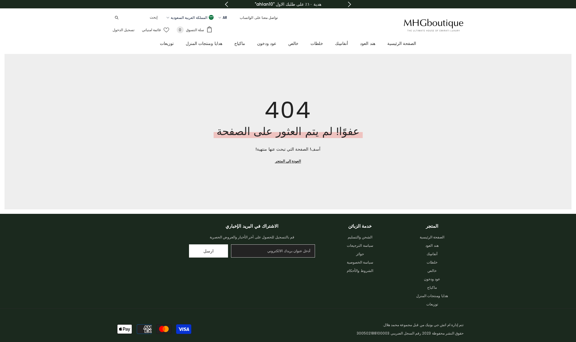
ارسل (208, 251)
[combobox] (141, 17)
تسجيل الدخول (123, 29)
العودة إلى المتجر (288, 161)
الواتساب (246, 17)
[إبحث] (136, 17)
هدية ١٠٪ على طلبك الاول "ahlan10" (288, 4)
